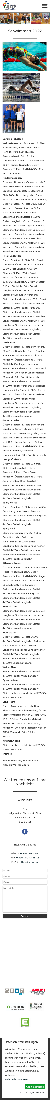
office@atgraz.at (29, 862)
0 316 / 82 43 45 (29, 853)
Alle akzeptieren (35, 1086)
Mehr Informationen (16, 1079)
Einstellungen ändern (32, 1092)
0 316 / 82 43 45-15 (27, 857)
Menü (44, 6)
